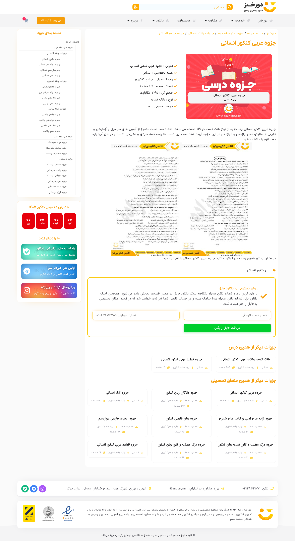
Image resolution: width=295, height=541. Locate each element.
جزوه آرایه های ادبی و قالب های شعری (245, 418)
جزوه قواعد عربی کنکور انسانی (181, 359)
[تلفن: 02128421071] (272, 488)
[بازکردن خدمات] (232, 20)
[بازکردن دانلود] (153, 20)
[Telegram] (33, 488)
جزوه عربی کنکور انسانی (246, 392)
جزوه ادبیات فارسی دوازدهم (117, 418)
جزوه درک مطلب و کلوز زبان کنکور (181, 444)
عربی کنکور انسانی (259, 270)
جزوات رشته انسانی (201, 33)
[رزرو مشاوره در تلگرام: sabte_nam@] (222, 488)
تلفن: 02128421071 (255, 488)
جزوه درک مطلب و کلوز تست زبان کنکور (245, 444)
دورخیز (271, 33)
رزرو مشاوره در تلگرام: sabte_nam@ (194, 488)
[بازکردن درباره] (128, 20)
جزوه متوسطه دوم (230, 33)
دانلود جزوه (255, 33)
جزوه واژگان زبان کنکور (181, 392)
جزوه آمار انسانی (117, 392)
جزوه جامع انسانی (171, 33)
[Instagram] (42, 488)
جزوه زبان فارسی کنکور (181, 418)
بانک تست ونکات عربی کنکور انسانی (246, 359)
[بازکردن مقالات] (205, 20)
